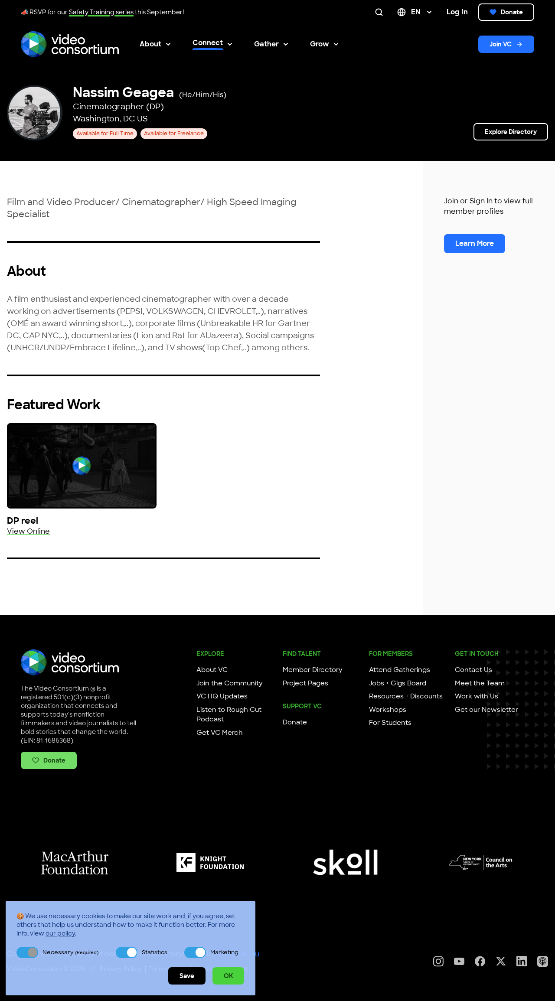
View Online (28, 531)
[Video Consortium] (70, 44)
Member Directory (313, 669)
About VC (212, 669)
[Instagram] (438, 961)
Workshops (387, 709)
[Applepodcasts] (542, 961)
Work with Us (476, 696)
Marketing (224, 952)
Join (451, 200)
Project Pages (305, 683)
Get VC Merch (219, 732)
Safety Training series (101, 12)
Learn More (474, 243)
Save (187, 976)
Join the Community (229, 683)
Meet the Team (480, 683)
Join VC (501, 44)
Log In (457, 11)
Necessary (70, 952)
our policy (60, 933)
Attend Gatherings (399, 669)
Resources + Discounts (406, 696)
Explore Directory (511, 132)
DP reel (22, 520)
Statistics (154, 952)
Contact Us (473, 669)
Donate (512, 12)
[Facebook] (480, 961)
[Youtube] (459, 961)
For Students (390, 722)
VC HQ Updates (222, 696)
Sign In (481, 200)
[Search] (381, 12)
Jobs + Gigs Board (397, 683)
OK (228, 976)
